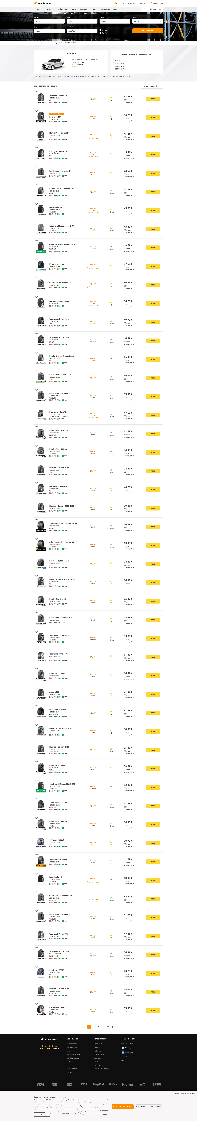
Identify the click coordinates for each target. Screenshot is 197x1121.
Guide (95, 9)
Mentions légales (73, 1058)
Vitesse (134, 17)
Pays (68, 1065)
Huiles (74, 9)
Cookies (69, 1072)
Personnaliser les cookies (148, 1106)
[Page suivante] (113, 1027)
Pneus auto (98, 1044)
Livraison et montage (109, 9)
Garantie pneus (72, 1044)
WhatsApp (128, 1048)
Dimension (70, 17)
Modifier (74, 66)
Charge (102, 17)
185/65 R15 (119, 63)
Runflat (104, 33)
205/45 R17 (119, 69)
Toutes (117, 60)
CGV (68, 1062)
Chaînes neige (63, 9)
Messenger (129, 1053)
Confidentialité (72, 1069)
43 (108, 1027)
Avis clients (132, 3)
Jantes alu (97, 1051)
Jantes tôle (97, 1047)
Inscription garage (73, 1054)
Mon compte (158, 3)
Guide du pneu (72, 1047)
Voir (153, 99)
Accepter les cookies (123, 1106)
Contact (143, 3)
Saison (36, 27)
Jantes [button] (49, 9)
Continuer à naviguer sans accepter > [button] (184, 1094)
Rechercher (147, 31)
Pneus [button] (38, 9)
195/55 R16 (119, 66)
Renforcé (105, 30)
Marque (36, 17)
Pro (122, 3)
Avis (68, 1051)
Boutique (83, 9)
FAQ (122, 1060)
